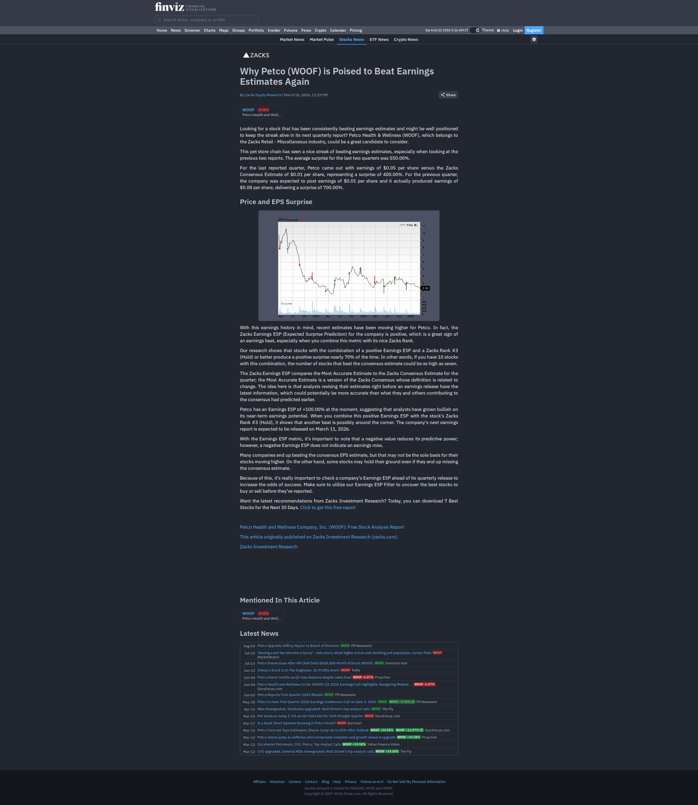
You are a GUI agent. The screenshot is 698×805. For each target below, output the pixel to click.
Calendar (338, 30)
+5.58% (399, 702)
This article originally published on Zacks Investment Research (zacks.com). (319, 537)
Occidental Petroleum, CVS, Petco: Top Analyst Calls (299, 744)
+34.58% (382, 730)
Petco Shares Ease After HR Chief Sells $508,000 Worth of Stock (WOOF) (315, 663)
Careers (295, 781)
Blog (325, 781)
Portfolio (256, 30)
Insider (274, 30)
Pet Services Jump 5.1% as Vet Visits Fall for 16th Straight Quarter (310, 716)
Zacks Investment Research (269, 547)
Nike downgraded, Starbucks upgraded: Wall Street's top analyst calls (313, 709)
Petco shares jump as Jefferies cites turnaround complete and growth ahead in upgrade (326, 737)
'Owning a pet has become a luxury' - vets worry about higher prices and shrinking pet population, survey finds (344, 652)
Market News (292, 39)
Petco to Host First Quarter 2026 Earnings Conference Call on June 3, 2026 (317, 702)
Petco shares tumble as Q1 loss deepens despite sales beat (304, 677)
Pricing (356, 30)
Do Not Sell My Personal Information (416, 781)
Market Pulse (322, 39)
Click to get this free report (328, 507)
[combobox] (206, 20)
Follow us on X (372, 781)
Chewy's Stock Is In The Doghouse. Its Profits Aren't (298, 670)
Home (162, 30)
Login (518, 30)
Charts (209, 30)
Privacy (351, 781)
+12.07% (407, 730)
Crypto (320, 30)
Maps (223, 30)
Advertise (277, 781)
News (176, 30)
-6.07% (363, 677)
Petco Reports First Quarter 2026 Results (290, 694)
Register (533, 30)
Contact (311, 781)
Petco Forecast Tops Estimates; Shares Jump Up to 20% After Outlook (313, 730)
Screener (192, 30)
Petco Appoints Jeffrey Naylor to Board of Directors (298, 645)
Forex (306, 30)
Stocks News (351, 39)
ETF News (379, 39)
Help (505, 30)
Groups (238, 30)
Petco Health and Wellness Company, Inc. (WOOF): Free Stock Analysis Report (322, 527)
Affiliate (259, 781)
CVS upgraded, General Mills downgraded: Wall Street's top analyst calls (315, 751)
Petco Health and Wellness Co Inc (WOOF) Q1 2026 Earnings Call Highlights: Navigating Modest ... (335, 684)
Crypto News (406, 39)
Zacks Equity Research (263, 95)
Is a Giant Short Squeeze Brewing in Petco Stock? (296, 723)
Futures (290, 30)
